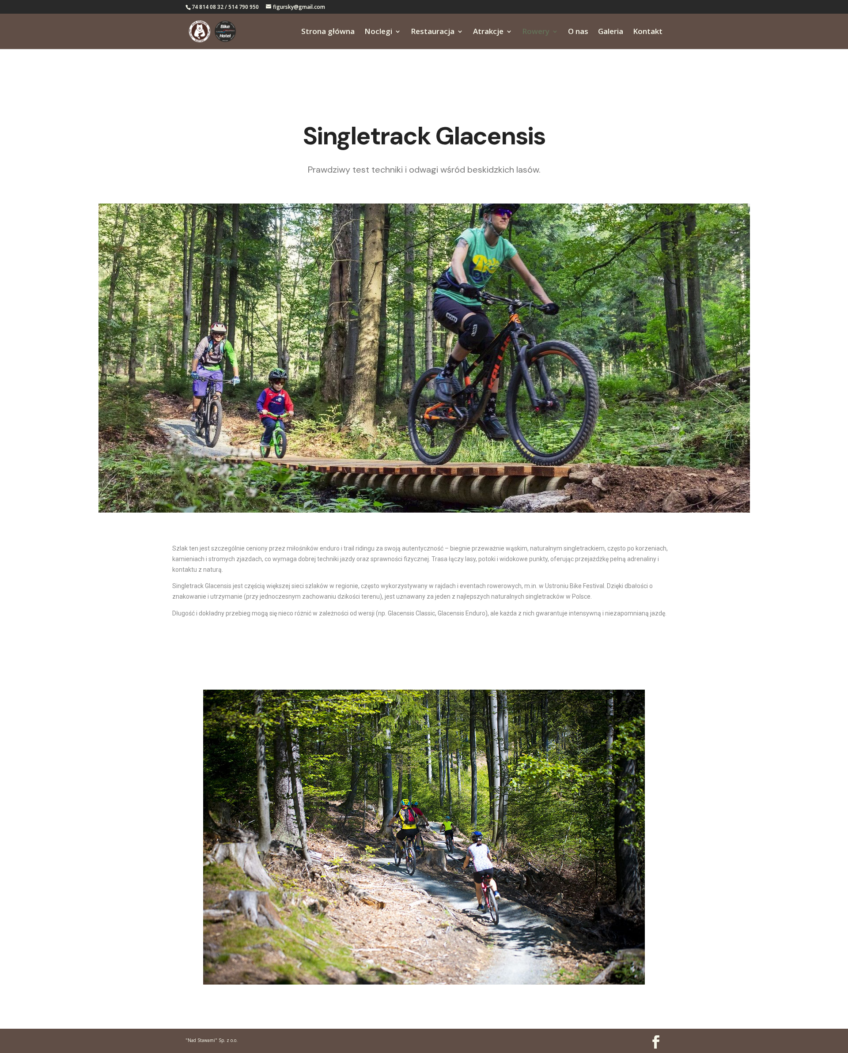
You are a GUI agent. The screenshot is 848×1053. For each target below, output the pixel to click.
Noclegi (378, 32)
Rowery (535, 32)
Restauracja (432, 32)
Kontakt (647, 32)
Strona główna (328, 32)
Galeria (610, 32)
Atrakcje (488, 32)
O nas (578, 32)
